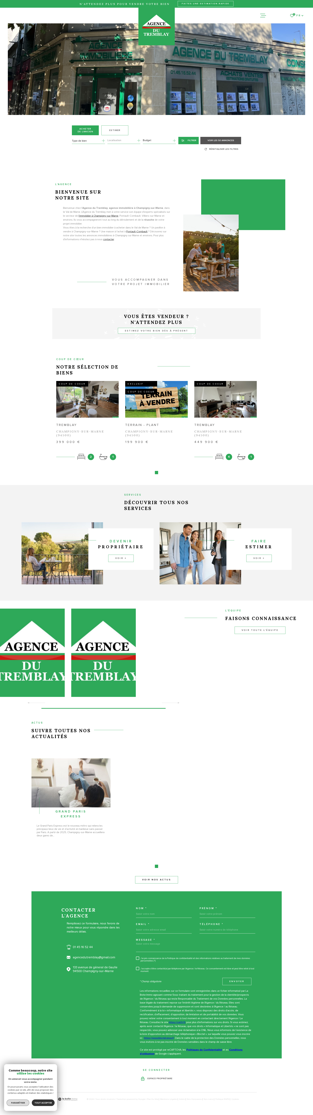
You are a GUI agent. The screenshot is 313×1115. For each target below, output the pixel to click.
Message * (145, 940)
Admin (182, 1099)
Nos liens (208, 1099)
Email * (143, 924)
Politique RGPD (222, 1099)
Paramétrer (18, 1102)
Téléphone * (212, 924)
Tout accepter (43, 1102)
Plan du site (152, 1099)
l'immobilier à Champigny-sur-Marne (98, 215)
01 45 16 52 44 (83, 947)
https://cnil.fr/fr (177, 1022)
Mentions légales (168, 1099)
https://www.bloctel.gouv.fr (159, 1038)
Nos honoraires (194, 1099)
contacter (108, 239)
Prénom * (208, 908)
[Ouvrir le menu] (263, 15)
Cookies (235, 1099)
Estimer (114, 130)
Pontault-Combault (137, 231)
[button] (156, 472)
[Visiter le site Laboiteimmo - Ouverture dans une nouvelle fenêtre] (67, 1099)
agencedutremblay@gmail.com (94, 957)
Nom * (141, 908)
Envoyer (236, 981)
